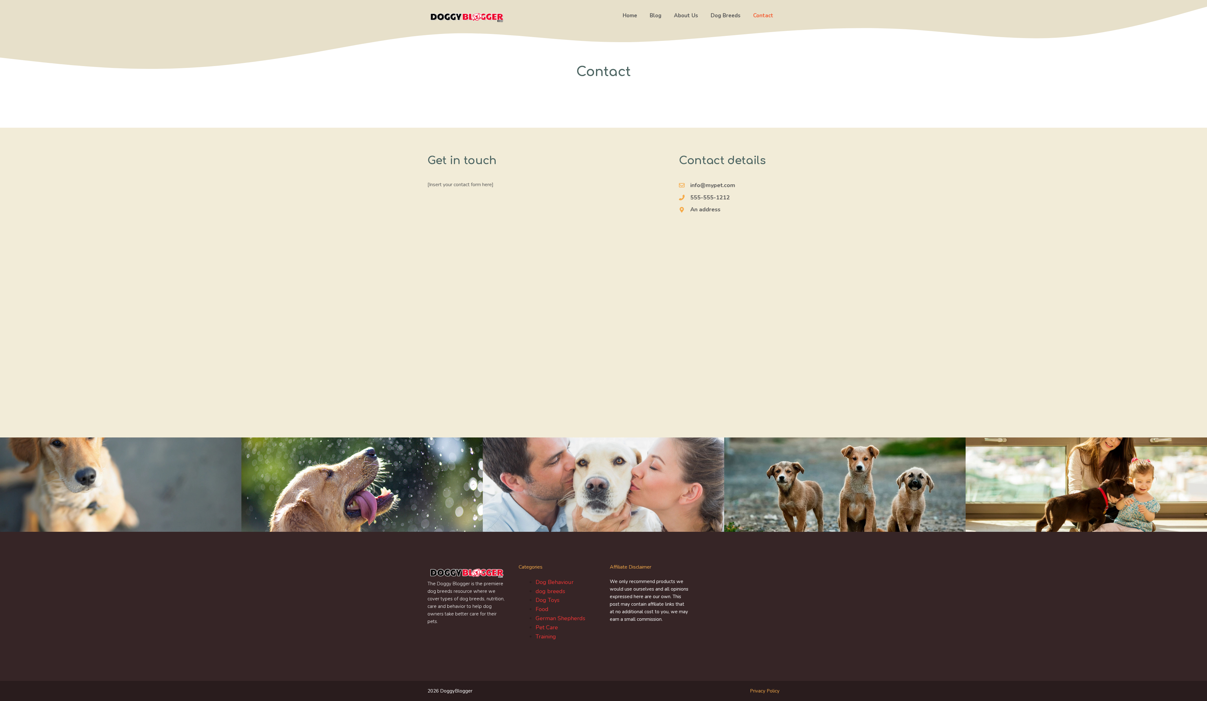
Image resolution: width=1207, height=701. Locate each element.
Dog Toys (547, 600)
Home (630, 15)
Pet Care (547, 627)
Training (546, 636)
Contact (763, 15)
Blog (655, 15)
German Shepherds (560, 618)
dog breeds (550, 591)
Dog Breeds (726, 15)
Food (542, 609)
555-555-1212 (710, 197)
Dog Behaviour (555, 582)
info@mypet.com (712, 185)
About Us (686, 15)
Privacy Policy (765, 691)
